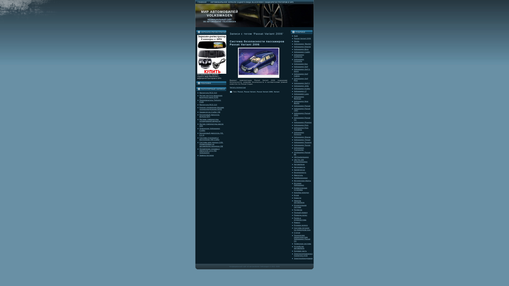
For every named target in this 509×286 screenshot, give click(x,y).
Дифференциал (301, 178)
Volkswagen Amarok (302, 47)
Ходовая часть (300, 251)
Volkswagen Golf (301, 67)
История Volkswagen (299, 184)
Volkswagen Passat (302, 106)
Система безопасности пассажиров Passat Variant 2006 (257, 43)
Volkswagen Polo (301, 125)
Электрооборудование (304, 258)
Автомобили (299, 164)
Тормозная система (302, 244)
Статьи (297, 233)
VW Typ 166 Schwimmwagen (301, 161)
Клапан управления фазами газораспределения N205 (211, 108)
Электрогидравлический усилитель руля (304, 255)
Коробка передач (301, 193)
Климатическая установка (300, 189)
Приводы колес (300, 215)
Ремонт (297, 223)
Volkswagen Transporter (299, 149)
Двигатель (298, 175)
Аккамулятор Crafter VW (209, 112)
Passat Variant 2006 (265, 92)
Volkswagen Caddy (302, 52)
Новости (297, 198)
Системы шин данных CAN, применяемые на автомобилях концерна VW (211, 144)
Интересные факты (302, 181)
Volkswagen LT (300, 91)
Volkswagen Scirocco (299, 133)
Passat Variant (250, 92)
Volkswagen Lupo (301, 94)
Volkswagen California (299, 56)
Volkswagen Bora (301, 49)
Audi (296, 36)
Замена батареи (206, 155)
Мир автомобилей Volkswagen (219, 13)
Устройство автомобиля (299, 247)
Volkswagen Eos (301, 64)
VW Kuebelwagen (301, 157)
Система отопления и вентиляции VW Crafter (209, 139)
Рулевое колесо (301, 225)
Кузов (296, 195)
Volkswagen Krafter (302, 89)
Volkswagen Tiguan (302, 140)
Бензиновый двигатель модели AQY (209, 116)
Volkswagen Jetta (301, 86)
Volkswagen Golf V (302, 83)
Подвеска (298, 210)
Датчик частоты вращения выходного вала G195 (210, 96)
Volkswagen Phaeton (303, 122)
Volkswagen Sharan (302, 137)
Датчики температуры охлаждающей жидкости (209, 120)
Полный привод (301, 213)
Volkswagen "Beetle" (302, 44)
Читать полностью (238, 87)
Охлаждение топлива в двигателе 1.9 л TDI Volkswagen (209, 151)
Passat (240, 92)
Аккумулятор (299, 170)
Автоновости (299, 167)
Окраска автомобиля (299, 202)
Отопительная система (300, 206)
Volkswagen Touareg (302, 142)
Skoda (296, 41)
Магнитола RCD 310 (208, 93)
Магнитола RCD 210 (208, 105)
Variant (277, 92)
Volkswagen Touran (302, 145)
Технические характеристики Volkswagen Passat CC (302, 238)
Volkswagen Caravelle (299, 60)
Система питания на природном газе (302, 229)
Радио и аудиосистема (300, 219)
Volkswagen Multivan (299, 98)
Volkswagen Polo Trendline (301, 129)
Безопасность (300, 172)
